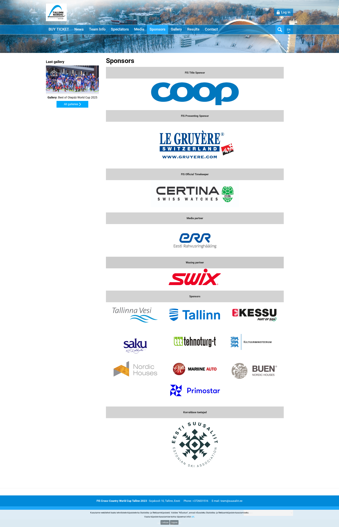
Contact (211, 29)
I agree (174, 522)
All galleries (71, 104)
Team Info (97, 29)
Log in (285, 12)
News (79, 29)
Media (139, 29)
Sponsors (157, 29)
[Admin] (1, 2)
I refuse (165, 522)
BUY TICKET (59, 29)
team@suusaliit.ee (231, 500)
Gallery (176, 29)
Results (193, 29)
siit (192, 517)
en (288, 29)
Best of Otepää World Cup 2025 (72, 97)
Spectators (120, 29)
